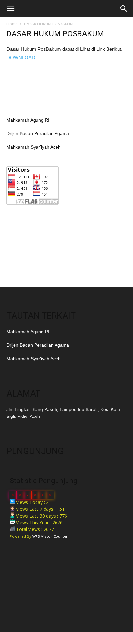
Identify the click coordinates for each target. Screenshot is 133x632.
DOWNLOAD (20, 57)
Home (12, 24)
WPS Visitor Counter (50, 536)
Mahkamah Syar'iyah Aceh (33, 147)
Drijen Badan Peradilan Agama (37, 133)
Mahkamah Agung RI (27, 120)
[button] (124, 8)
